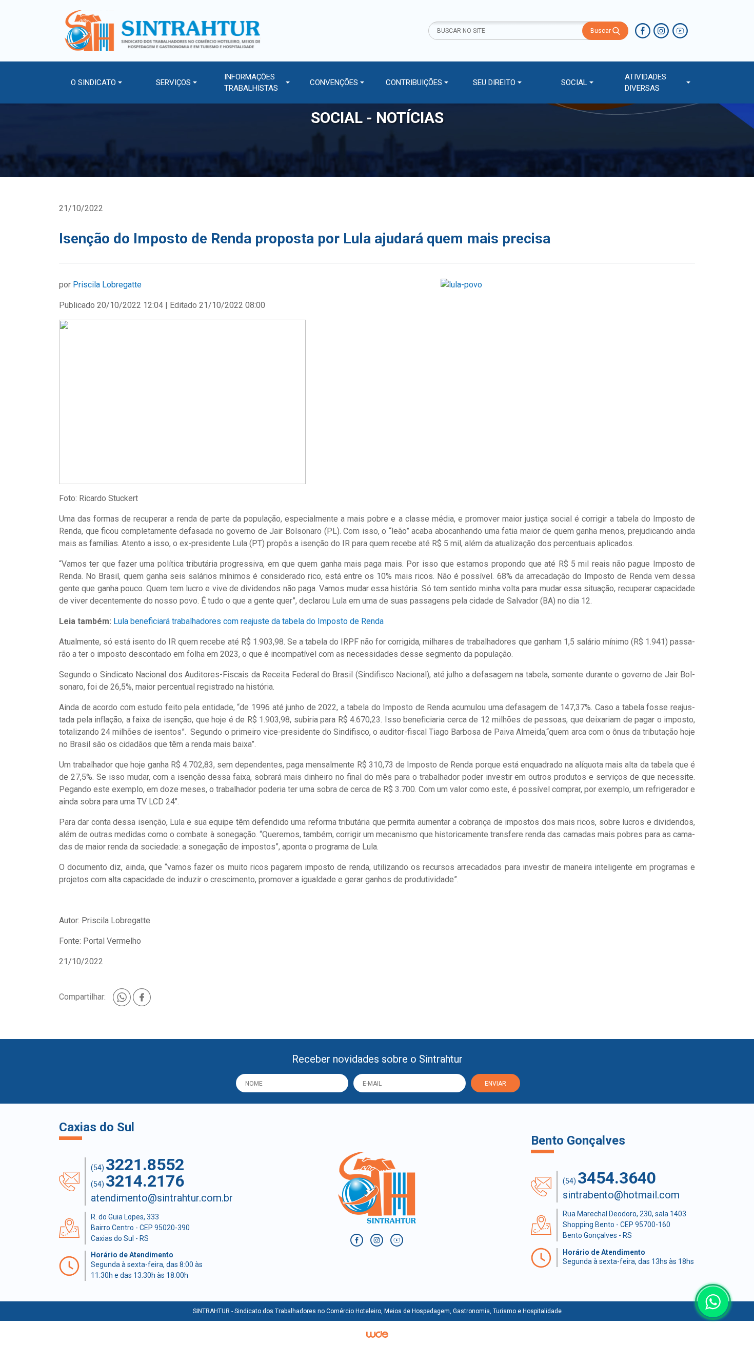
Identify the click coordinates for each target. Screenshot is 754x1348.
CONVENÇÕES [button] (334, 82)
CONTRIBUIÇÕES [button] (414, 82)
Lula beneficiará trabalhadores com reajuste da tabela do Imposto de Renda (248, 621)
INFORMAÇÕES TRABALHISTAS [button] (251, 82)
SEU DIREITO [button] (494, 82)
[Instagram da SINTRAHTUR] (661, 31)
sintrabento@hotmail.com (621, 1195)
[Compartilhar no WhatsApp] (123, 996)
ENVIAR (495, 1083)
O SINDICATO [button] (93, 82)
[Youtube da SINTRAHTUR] (680, 31)
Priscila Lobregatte (107, 284)
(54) (137, 1164)
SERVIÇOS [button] (173, 82)
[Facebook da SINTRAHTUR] (642, 31)
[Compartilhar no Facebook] (142, 996)
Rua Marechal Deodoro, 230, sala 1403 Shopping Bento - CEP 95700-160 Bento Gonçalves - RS (624, 1224)
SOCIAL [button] (574, 82)
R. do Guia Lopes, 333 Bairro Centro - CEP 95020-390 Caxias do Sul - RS (140, 1227)
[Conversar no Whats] (713, 1302)
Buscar (601, 30)
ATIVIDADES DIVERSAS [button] (645, 82)
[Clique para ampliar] (568, 285)
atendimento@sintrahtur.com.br (162, 1198)
